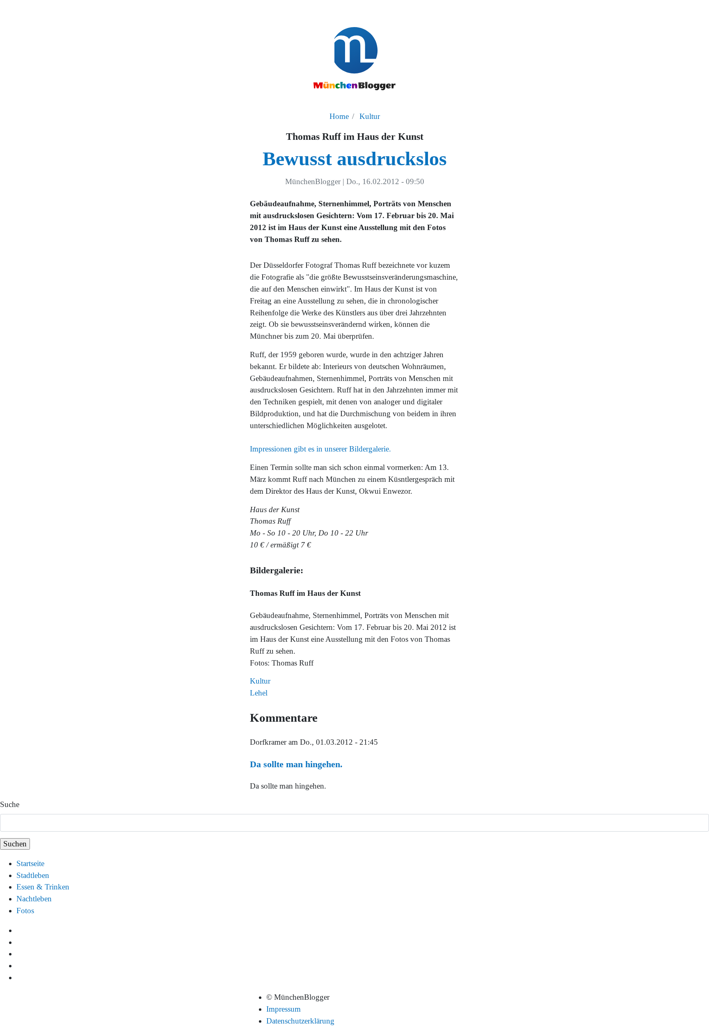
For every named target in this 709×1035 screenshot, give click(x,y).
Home (339, 116)
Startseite (30, 863)
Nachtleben (34, 898)
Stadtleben (32, 875)
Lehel (259, 692)
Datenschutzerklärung (300, 1021)
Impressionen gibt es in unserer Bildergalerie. (320, 449)
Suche (9, 804)
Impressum (283, 1009)
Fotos (25, 910)
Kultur (369, 116)
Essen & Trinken (42, 886)
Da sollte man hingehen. (296, 764)
